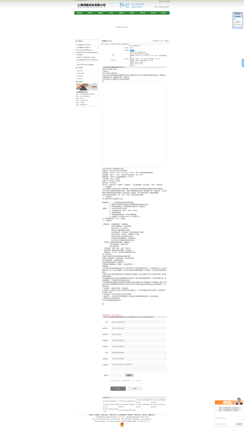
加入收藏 (167, 1)
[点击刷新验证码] (129, 375)
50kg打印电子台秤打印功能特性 (85, 64)
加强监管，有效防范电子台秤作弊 (86, 57)
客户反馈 (153, 13)
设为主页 (161, 1)
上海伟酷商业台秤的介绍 (83, 47)
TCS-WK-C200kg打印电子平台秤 (126, 410)
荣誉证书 (121, 13)
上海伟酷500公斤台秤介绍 (84, 44)
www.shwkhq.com (111, 421)
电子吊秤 (80, 79)
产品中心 (107, 44)
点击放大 (113, 60)
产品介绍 (111, 13)
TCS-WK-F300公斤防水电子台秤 (126, 401)
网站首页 (79, 13)
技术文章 (132, 13)
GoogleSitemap (99, 421)
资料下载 (142, 13)
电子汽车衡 (80, 73)
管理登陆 (128, 421)
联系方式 (163, 13)
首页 (162, 41)
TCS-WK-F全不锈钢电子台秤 (110, 401)
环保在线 (124, 421)
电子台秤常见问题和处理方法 (85, 50)
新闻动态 (100, 13)
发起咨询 (239, 424)
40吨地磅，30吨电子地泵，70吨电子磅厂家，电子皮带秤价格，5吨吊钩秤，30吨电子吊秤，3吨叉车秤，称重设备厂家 (125, 415)
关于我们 (90, 13)
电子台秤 (80, 71)
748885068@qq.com (145, 419)
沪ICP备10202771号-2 (144, 421)
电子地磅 (80, 76)
